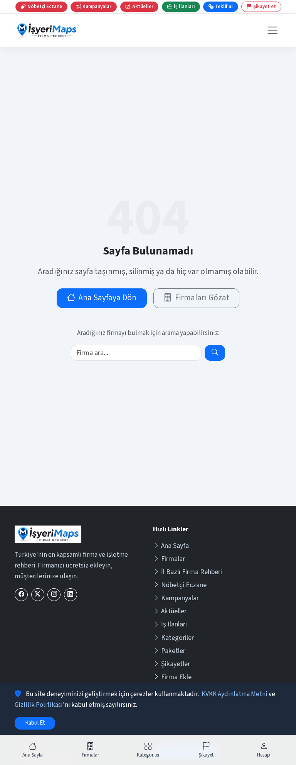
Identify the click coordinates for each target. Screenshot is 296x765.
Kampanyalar (180, 598)
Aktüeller (174, 611)
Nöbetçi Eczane (184, 585)
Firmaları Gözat (202, 298)
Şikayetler (175, 664)
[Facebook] (21, 594)
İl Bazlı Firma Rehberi (191, 572)
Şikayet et (264, 6)
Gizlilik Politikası (39, 705)
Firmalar (173, 559)
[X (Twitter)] (37, 594)
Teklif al (224, 6)
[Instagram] (54, 594)
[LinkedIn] (70, 594)
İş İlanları (174, 624)
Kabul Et (35, 723)
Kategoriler (177, 638)
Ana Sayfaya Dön (107, 298)
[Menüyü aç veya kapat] (272, 30)
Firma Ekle (176, 677)
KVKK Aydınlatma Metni (234, 694)
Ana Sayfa (175, 546)
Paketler (173, 651)
